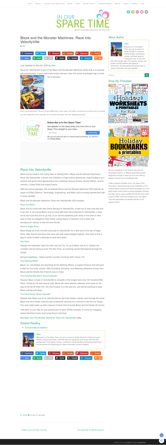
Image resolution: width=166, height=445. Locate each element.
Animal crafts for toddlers (36, 327)
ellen (23, 46)
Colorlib (128, 442)
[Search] (147, 75)
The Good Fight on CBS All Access (89, 430)
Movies (25, 415)
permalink (42, 415)
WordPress (142, 442)
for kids (32, 415)
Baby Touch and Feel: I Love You (35, 430)
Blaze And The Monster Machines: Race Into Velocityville (50, 317)
